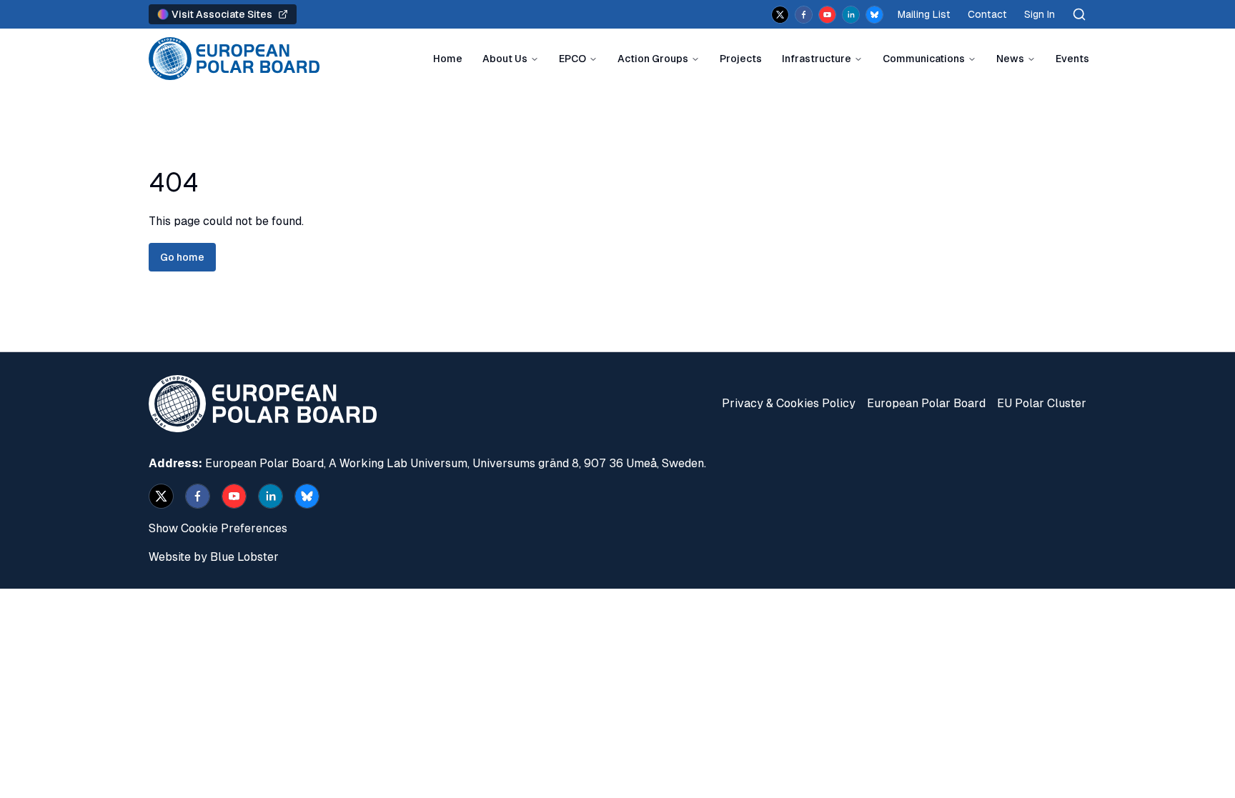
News (1010, 58)
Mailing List (924, 14)
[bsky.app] (874, 15)
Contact (987, 14)
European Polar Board (926, 403)
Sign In (1039, 14)
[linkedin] (851, 15)
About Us (504, 58)
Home (447, 58)
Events (1072, 58)
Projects (741, 58)
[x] (780, 15)
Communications (924, 58)
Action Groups (653, 58)
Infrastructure (816, 58)
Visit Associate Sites (222, 14)
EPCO (572, 58)
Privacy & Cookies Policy (788, 403)
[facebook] (804, 15)
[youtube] (827, 15)
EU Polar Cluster (1041, 403)
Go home (182, 257)
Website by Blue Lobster (214, 557)
